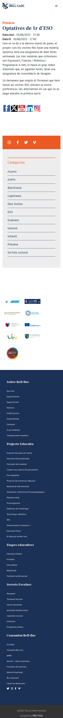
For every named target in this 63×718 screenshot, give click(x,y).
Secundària (12, 565)
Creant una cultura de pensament (22, 469)
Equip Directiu (13, 396)
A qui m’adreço (13, 430)
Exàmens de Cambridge (18, 508)
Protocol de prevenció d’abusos (21, 481)
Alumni (12, 171)
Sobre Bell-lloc (18, 382)
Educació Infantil (14, 553)
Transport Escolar (15, 599)
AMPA (11, 180)
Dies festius (15, 204)
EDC (8, 519)
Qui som (10, 391)
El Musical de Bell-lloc (17, 536)
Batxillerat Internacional (18, 486)
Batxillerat (15, 188)
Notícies (10, 407)
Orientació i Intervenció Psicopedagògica (25, 492)
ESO (10, 212)
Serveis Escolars (19, 585)
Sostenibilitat (13, 418)
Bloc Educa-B (13, 678)
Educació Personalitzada (18, 458)
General (12, 228)
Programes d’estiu (15, 627)
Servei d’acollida (14, 604)
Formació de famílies (16, 666)
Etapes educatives (20, 545)
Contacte (11, 424)
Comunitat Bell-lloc (21, 635)
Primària (8, 23)
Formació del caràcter (17, 464)
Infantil (12, 236)
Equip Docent (13, 402)
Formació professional (17, 576)
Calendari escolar (15, 616)
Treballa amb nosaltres (17, 435)
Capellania (14, 196)
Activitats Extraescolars (17, 610)
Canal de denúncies (16, 683)
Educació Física (14, 531)
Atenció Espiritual (15, 672)
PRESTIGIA (38, 715)
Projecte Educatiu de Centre (19, 453)
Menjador (11, 593)
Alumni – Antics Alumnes (18, 661)
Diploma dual (13, 497)
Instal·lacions (13, 413)
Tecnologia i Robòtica (16, 514)
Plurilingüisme (13, 503)
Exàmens (13, 220)
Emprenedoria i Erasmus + (19, 525)
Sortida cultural (18, 252)
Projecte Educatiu (20, 444)
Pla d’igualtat (13, 475)
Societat (10, 644)
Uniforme (11, 621)
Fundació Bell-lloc (15, 650)
